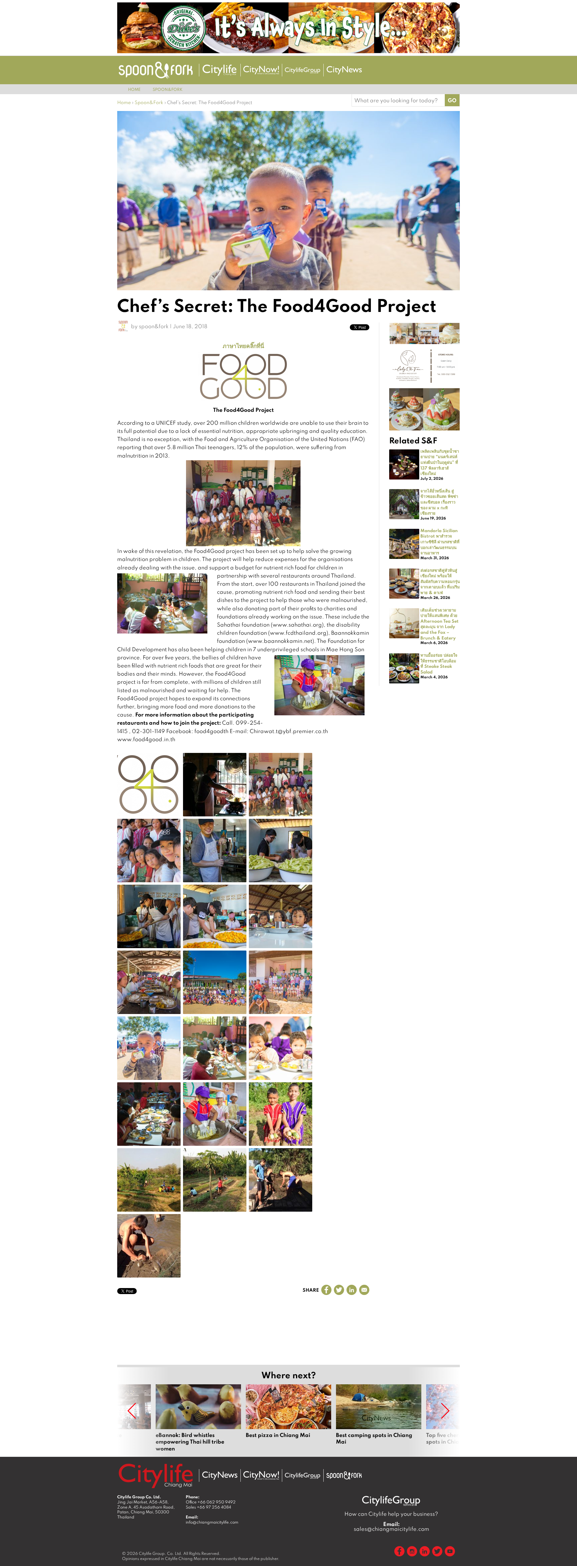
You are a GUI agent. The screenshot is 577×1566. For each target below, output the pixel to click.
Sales (208, 1507)
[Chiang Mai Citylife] (219, 70)
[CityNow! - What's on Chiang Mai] (261, 70)
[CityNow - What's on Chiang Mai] (261, 1475)
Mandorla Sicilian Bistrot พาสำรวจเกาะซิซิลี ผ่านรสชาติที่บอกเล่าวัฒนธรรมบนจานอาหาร (439, 541)
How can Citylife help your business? (391, 1513)
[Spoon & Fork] (155, 70)
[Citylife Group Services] (302, 70)
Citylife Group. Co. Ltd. (160, 1553)
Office (211, 1502)
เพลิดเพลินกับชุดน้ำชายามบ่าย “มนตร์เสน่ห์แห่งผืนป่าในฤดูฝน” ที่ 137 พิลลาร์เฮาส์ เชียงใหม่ (439, 462)
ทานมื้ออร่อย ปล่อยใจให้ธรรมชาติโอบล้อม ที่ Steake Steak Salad (438, 663)
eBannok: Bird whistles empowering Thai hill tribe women (198, 1418)
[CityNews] (344, 70)
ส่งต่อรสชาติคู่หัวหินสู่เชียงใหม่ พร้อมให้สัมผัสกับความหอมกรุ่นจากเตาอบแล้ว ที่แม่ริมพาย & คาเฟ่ (440, 581)
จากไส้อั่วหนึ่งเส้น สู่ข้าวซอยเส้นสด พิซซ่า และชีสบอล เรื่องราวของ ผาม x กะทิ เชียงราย (439, 502)
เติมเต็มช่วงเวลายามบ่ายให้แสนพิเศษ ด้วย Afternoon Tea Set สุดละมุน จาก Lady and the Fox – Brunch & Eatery (439, 624)
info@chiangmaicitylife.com (212, 1522)
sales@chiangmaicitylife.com (391, 1527)
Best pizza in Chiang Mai (288, 1418)
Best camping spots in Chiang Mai (378, 1418)
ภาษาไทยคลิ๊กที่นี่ (243, 345)
